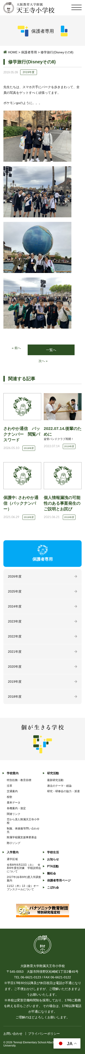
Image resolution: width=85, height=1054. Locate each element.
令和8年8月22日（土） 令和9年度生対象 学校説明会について (24, 868)
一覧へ (51, 350)
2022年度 (15, 636)
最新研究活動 (55, 780)
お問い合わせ (12, 1033)
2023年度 (15, 621)
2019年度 (15, 681)
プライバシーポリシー (44, 1033)
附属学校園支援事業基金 (22, 837)
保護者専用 (29, 52)
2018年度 (15, 696)
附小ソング (13, 843)
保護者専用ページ (59, 880)
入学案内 (13, 852)
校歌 (9, 797)
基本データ (13, 802)
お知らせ (53, 859)
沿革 (9, 785)
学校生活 (53, 852)
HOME (12, 52)
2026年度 (15, 576)
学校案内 (13, 773)
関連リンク (13, 814)
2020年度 (15, 666)
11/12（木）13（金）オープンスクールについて (23, 887)
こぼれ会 (53, 887)
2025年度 (15, 591)
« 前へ (16, 348)
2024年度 (15, 606)
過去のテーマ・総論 (59, 785)
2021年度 (15, 651)
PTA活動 (53, 866)
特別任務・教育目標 (19, 780)
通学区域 (12, 859)
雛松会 (51, 873)
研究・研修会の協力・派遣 (63, 791)
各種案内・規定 (16, 808)
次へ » (43, 361)
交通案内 (12, 791)
